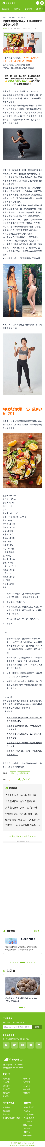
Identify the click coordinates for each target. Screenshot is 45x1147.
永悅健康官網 (28, 1107)
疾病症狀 (6, 1079)
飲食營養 (6, 1082)
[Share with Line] (19, 779)
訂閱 (37, 1027)
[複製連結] (28, 779)
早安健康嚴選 (28, 1114)
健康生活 (26, 1079)
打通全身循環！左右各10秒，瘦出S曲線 (22, 795)
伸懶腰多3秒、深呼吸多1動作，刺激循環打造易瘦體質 (22, 814)
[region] (22, 80)
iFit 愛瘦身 (27, 1135)
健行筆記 (26, 1132)
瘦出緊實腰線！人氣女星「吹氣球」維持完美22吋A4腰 (22, 808)
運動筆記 (26, 1128)
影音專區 (6, 1089)
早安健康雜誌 (28, 1118)
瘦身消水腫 (21, 17)
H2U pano (27, 1125)
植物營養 (26, 1093)
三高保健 (26, 1086)
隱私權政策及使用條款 (11, 1118)
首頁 (4, 17)
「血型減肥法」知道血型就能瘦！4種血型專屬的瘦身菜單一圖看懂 (22, 802)
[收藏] (8, 779)
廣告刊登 (6, 1114)
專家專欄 (26, 1089)
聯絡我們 (6, 1111)
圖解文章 (6, 1093)
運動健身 (6, 1086)
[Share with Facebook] (23, 779)
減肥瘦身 (12, 17)
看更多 (37, 931)
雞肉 (13, 773)
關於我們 (6, 1107)
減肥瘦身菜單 (23, 773)
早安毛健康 (27, 1121)
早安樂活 (6, 1096)
